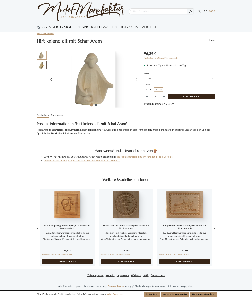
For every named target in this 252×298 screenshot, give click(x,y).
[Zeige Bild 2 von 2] (96, 105)
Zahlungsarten (95, 275)
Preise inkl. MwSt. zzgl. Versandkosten (161, 58)
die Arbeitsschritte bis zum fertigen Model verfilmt (144, 157)
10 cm (148, 89)
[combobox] (158, 11)
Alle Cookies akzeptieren (203, 294)
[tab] (43, 115)
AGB (146, 275)
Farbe (146, 74)
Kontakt (110, 275)
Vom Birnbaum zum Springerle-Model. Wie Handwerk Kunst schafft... (82, 160)
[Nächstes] (137, 79)
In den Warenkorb (191, 96)
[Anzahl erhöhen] (164, 96)
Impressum (123, 275)
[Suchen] (190, 11)
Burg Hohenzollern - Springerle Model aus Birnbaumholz (184, 227)
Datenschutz (158, 275)
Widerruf (136, 275)
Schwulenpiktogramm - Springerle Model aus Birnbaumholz (67, 227)
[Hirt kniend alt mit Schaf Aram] (94, 79)
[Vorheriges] (51, 79)
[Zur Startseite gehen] (81, 11)
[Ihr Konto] (199, 11)
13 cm (159, 89)
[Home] (38, 27)
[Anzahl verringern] (146, 96)
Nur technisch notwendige (175, 294)
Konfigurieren (151, 294)
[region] (87, 79)
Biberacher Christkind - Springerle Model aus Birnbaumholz (126, 227)
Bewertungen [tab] (57, 115)
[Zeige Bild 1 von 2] (92, 105)
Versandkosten (116, 286)
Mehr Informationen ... (116, 294)
